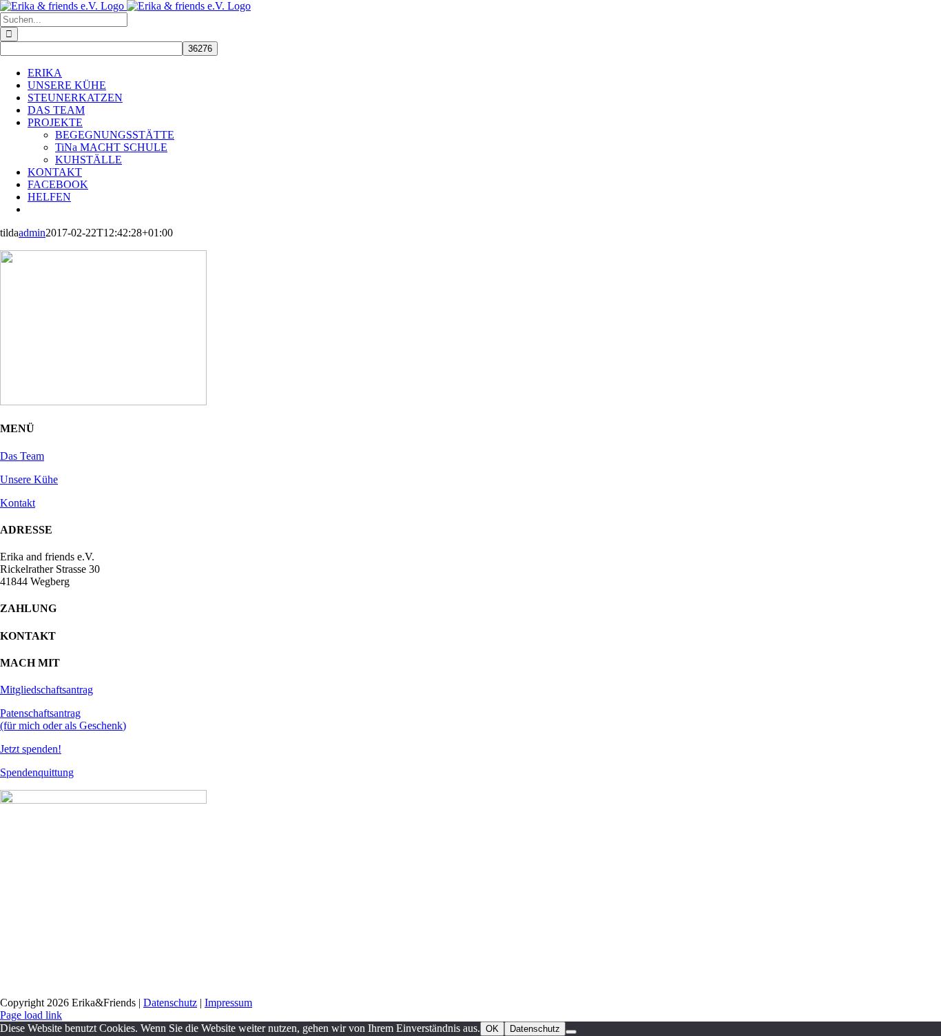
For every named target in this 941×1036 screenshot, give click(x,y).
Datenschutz (170, 1002)
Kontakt (17, 503)
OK (492, 1029)
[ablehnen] (571, 1032)
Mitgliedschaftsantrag (46, 689)
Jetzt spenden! (30, 749)
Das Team (22, 456)
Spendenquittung (37, 772)
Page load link (31, 1015)
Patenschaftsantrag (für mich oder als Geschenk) (63, 719)
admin (32, 232)
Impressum (228, 1002)
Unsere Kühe (29, 479)
